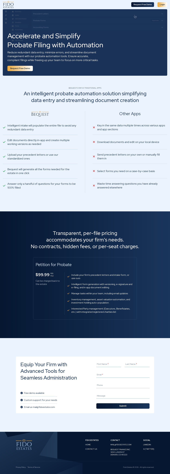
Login (162, 4)
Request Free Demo (143, 4)
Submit (123, 406)
